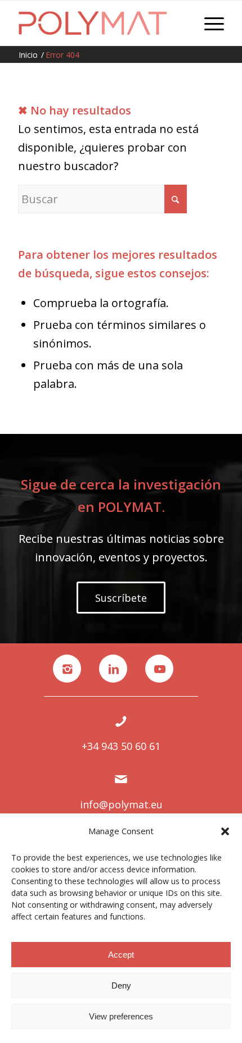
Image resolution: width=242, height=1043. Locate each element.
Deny (121, 985)
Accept (121, 954)
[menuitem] (208, 23)
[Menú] (208, 23)
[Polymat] (100, 23)
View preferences (121, 1016)
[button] (225, 831)
